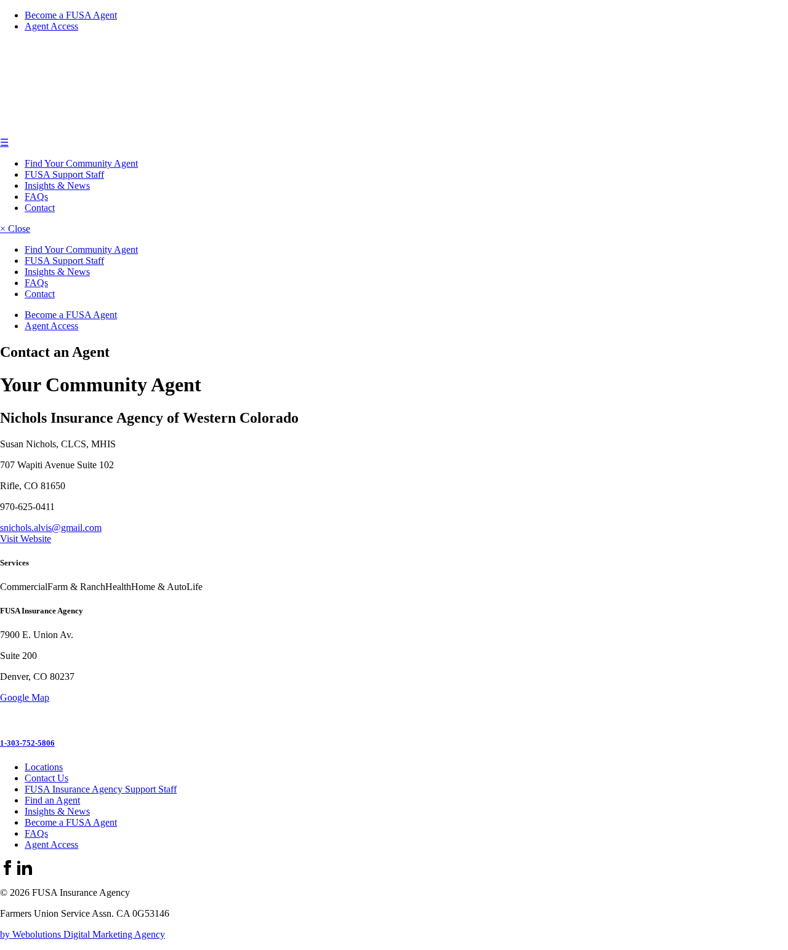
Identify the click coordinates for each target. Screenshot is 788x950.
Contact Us (46, 778)
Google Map (24, 697)
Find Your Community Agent (81, 163)
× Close (15, 228)
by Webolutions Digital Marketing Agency (82, 934)
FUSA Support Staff (64, 174)
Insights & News (57, 185)
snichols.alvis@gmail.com (51, 527)
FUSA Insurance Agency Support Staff (101, 789)
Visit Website (25, 538)
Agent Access (51, 26)
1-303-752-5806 (27, 743)
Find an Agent (52, 800)
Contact (40, 207)
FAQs (36, 196)
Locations (44, 767)
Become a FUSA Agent (71, 15)
